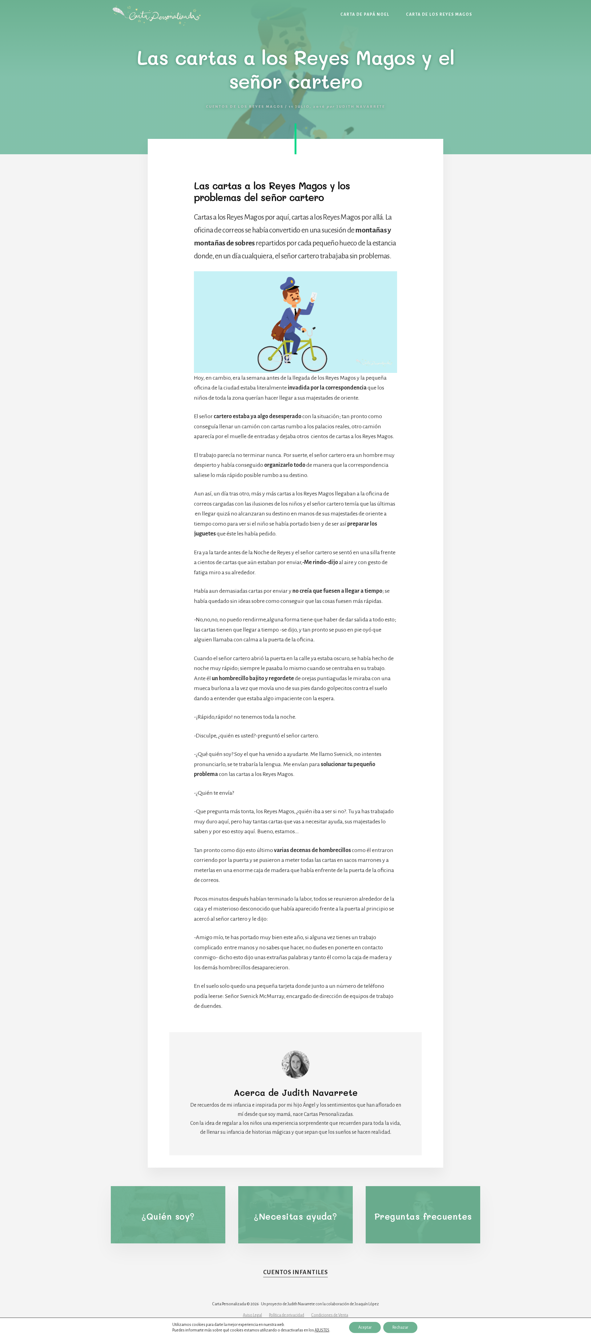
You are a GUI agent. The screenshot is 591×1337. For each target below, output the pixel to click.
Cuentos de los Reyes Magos (244, 107)
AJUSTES (322, 1330)
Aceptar (365, 1327)
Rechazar (400, 1327)
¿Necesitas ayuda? (295, 1216)
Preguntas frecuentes (423, 1216)
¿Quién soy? (168, 1216)
